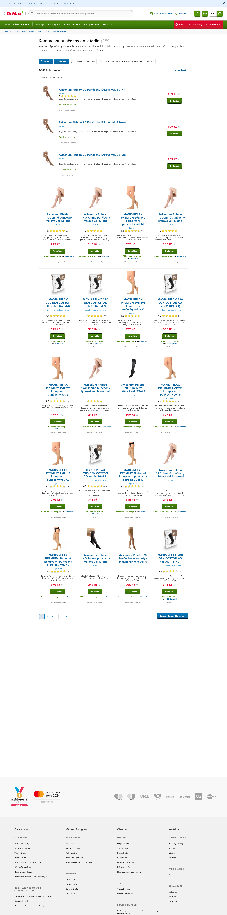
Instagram (173, 892)
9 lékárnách (144, 512)
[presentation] (48, 93)
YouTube (172, 896)
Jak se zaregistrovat (74, 857)
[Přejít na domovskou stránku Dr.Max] (15, 13)
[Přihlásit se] (205, 14)
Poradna (107, 24)
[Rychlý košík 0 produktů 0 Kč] (220, 14)
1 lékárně (106, 597)
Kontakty (172, 848)
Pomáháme (122, 857)
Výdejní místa (20, 857)
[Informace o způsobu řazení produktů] (62, 70)
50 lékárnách (60, 343)
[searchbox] (80, 13)
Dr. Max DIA (71, 879)
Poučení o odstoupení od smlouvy (29, 906)
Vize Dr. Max (122, 848)
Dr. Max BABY (72, 889)
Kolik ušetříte (71, 853)
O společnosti (123, 843)
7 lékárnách (181, 427)
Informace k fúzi (124, 867)
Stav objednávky (21, 843)
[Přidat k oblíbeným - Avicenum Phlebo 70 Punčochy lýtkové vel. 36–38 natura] (185, 150)
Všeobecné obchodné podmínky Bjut (30, 876)
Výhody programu (73, 848)
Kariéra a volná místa (178, 875)
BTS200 (32, 3)
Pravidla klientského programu (79, 862)
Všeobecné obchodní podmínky (28, 862)
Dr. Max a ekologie (125, 862)
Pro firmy (172, 857)
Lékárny (172, 853)
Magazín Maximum (125, 894)
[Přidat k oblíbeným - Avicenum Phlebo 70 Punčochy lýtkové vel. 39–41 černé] (148, 357)
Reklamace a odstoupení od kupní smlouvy (33, 896)
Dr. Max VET (71, 894)
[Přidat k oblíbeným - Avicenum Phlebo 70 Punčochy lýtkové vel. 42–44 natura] (185, 117)
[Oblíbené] (197, 14)
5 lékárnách (69, 256)
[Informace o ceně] (179, 94)
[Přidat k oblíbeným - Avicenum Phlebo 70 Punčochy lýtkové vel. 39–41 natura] (185, 84)
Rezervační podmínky (23, 872)
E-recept (40, 24)
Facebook (173, 901)
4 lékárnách (106, 256)
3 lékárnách (181, 256)
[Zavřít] (223, 3)
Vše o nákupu (20, 853)
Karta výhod (54, 24)
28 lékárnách (97, 343)
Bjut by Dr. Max (91, 24)
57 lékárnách (172, 343)
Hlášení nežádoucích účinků (129, 872)
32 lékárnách (97, 514)
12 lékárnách (172, 599)
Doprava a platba (22, 848)
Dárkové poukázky (22, 867)
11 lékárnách (60, 429)
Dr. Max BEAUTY (73, 884)
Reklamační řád (21, 901)
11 (61, 616)
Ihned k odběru (72, 24)
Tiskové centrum (124, 889)
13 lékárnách (135, 258)
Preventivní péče (124, 853)
